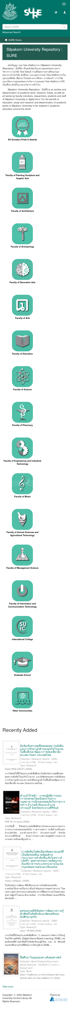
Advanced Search (11, 32)
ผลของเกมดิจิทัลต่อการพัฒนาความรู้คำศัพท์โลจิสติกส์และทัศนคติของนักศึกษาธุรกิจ (42, 913)
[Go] (64, 27)
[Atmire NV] (59, 998)
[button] (56, 12)
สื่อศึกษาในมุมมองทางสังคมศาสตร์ (40, 957)
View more (7, 986)
